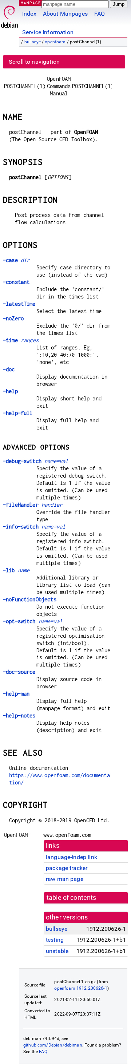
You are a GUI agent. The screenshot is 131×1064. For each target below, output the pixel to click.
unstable (57, 951)
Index (29, 13)
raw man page (64, 878)
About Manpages (65, 13)
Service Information (48, 32)
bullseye (32, 41)
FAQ (99, 13)
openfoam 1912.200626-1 (80, 988)
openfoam (55, 41)
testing (55, 939)
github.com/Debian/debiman (52, 1045)
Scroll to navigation (34, 61)
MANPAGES (32, 2)
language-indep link (71, 857)
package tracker (66, 868)
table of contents (71, 897)
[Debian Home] (9, 14)
